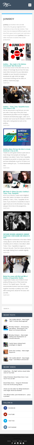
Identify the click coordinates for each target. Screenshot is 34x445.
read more (6, 83)
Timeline (14, 441)
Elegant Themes (16, 436)
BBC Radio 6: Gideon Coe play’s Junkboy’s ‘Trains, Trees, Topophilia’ (16, 192)
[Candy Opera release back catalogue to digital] (6, 344)
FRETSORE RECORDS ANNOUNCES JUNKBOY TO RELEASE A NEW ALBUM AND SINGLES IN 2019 (16, 236)
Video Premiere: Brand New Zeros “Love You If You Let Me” (16, 377)
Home (9, 441)
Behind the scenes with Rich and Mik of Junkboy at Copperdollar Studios (15, 277)
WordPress (17, 438)
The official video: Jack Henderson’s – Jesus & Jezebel (17, 395)
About (20, 441)
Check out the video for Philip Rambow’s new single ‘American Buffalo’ (16, 389)
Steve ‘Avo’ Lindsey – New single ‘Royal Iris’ (19, 351)
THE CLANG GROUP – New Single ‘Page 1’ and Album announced (19, 358)
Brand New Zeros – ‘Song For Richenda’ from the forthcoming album (16, 383)
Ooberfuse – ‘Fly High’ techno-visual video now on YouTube (17, 372)
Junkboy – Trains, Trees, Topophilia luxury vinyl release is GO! (16, 107)
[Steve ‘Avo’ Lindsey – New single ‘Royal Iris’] (6, 352)
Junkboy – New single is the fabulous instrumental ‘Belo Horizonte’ (14, 65)
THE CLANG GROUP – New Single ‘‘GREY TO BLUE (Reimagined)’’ (19, 320)
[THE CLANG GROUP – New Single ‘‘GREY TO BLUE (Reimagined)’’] (6, 320)
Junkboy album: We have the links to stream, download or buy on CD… (17, 150)
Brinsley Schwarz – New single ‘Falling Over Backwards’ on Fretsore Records (18, 336)
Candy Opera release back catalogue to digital (17, 344)
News (25, 441)
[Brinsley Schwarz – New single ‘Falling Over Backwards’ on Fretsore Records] (6, 336)
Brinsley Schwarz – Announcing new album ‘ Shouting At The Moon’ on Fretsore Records (19, 328)
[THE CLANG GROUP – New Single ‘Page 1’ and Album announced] (6, 359)
